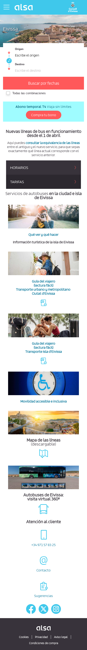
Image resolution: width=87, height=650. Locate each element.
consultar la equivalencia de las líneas (53, 143)
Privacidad (41, 637)
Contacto (43, 570)
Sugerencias (43, 596)
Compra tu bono (43, 115)
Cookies (24, 637)
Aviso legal (61, 637)
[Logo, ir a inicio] (74, 7)
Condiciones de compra (43, 643)
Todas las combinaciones (29, 93)
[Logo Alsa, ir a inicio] (24, 7)
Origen (19, 49)
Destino (19, 64)
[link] (8, 60)
